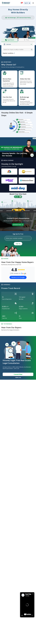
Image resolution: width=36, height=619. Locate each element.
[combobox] (18, 49)
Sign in (26, 3)
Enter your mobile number (14, 238)
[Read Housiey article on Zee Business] (27, 172)
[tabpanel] (18, 44)
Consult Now (18, 374)
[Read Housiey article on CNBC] (9, 172)
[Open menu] (33, 3)
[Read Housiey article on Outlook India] (27, 180)
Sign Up (18, 243)
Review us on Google (18, 277)
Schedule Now (17, 224)
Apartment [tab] (10, 40)
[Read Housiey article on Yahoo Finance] (9, 180)
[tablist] (18, 40)
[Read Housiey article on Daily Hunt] (18, 188)
